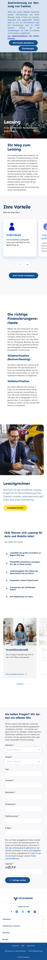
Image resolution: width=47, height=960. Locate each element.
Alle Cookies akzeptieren (23, 43)
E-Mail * (8, 828)
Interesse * (9, 745)
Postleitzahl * (10, 804)
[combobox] (23, 750)
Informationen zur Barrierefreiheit (15, 951)
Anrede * (8, 757)
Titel (7, 769)
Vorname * (9, 780)
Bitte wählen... (15, 761)
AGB (22, 946)
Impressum (15, 946)
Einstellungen (28, 48)
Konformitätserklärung (35, 951)
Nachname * (10, 792)
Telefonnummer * (12, 816)
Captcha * (9, 864)
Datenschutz (31, 946)
